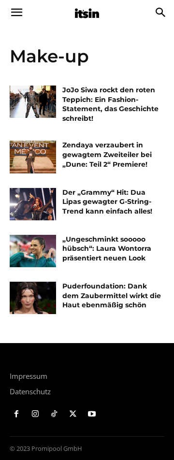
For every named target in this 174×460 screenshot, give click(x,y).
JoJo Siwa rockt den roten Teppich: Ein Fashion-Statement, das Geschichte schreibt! (110, 104)
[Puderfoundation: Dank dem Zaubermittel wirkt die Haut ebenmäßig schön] (33, 298)
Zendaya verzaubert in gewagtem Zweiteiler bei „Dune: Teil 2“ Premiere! (107, 154)
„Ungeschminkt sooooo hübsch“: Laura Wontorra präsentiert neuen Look (106, 248)
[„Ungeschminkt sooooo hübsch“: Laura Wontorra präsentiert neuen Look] (33, 251)
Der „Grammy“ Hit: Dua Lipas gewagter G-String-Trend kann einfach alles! (107, 202)
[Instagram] (36, 414)
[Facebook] (17, 414)
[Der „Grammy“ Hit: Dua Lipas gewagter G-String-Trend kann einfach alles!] (33, 204)
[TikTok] (54, 414)
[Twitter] (73, 414)
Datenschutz (30, 391)
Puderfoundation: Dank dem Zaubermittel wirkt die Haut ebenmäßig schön (111, 295)
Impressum (28, 376)
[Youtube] (92, 414)
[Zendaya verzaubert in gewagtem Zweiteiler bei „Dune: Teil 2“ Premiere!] (33, 157)
